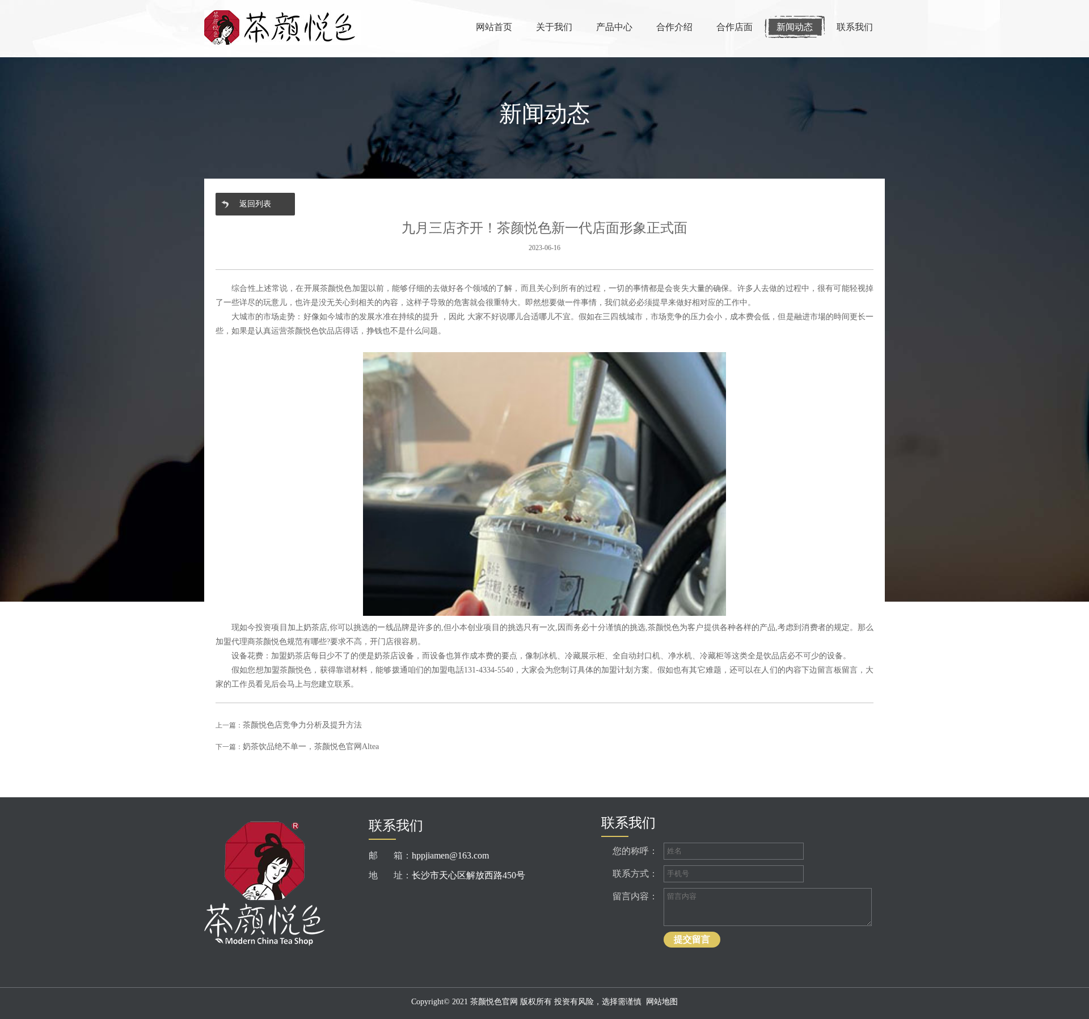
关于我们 (554, 27)
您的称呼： (635, 851)
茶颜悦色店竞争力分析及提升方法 (302, 725)
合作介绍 (674, 27)
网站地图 (662, 1001)
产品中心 (614, 27)
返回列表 (255, 204)
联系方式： (635, 873)
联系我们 (855, 27)
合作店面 (734, 27)
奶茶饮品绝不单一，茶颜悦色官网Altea (311, 746)
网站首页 (494, 27)
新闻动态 (794, 27)
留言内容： (635, 896)
